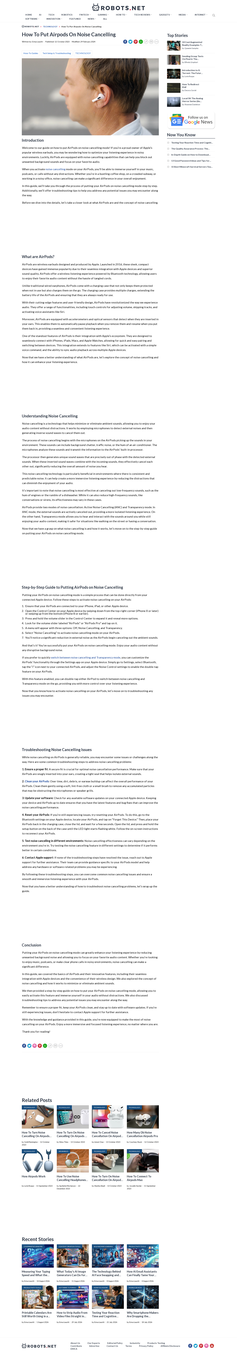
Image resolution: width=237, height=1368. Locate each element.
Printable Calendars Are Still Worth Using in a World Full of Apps (37, 1316)
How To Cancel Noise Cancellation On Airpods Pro (107, 1136)
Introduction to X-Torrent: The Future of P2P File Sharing (192, 72)
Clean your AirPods (37, 781)
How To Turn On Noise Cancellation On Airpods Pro (107, 1180)
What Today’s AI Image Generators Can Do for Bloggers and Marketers (72, 1275)
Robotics (66, 14)
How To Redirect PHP (190, 85)
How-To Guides (30, 53)
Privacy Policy (146, 1346)
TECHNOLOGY (83, 53)
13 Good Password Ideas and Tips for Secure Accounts (190, 160)
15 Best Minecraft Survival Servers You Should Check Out (191, 166)
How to (120, 14)
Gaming (102, 14)
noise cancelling (55, 169)
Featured (75, 19)
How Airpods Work (34, 1176)
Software (31, 19)
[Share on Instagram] (35, 1046)
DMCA (73, 1348)
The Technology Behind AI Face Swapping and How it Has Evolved (106, 1275)
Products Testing (156, 1343)
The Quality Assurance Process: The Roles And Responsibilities (189, 148)
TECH (51, 14)
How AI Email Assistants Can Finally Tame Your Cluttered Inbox (142, 1275)
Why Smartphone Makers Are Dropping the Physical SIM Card (142, 1316)
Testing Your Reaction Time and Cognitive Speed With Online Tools (107, 1316)
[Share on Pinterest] (136, 42)
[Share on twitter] (130, 42)
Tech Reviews (142, 14)
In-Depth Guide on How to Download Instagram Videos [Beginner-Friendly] (190, 154)
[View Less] (156, 42)
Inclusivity (135, 1343)
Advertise (94, 1346)
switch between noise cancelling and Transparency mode (85, 657)
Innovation (53, 19)
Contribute (76, 1346)
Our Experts (93, 1343)
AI (40, 14)
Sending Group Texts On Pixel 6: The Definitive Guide (192, 58)
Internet (200, 14)
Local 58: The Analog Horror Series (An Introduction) (192, 100)
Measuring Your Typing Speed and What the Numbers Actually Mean (37, 1275)
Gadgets (164, 14)
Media (182, 14)
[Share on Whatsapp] (141, 42)
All (105, 19)
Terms (128, 1346)
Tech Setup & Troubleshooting (57, 53)
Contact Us (112, 1346)
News (91, 19)
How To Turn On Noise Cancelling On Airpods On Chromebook (73, 1136)
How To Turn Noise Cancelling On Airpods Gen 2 (35, 1136)
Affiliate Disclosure (170, 1346)
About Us (75, 1343)
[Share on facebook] (125, 42)
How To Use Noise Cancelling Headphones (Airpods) (71, 1180)
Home (28, 14)
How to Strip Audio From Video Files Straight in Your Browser (72, 1316)
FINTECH (84, 14)
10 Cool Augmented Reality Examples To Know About (192, 43)
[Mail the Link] (151, 42)
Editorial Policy (115, 1343)
